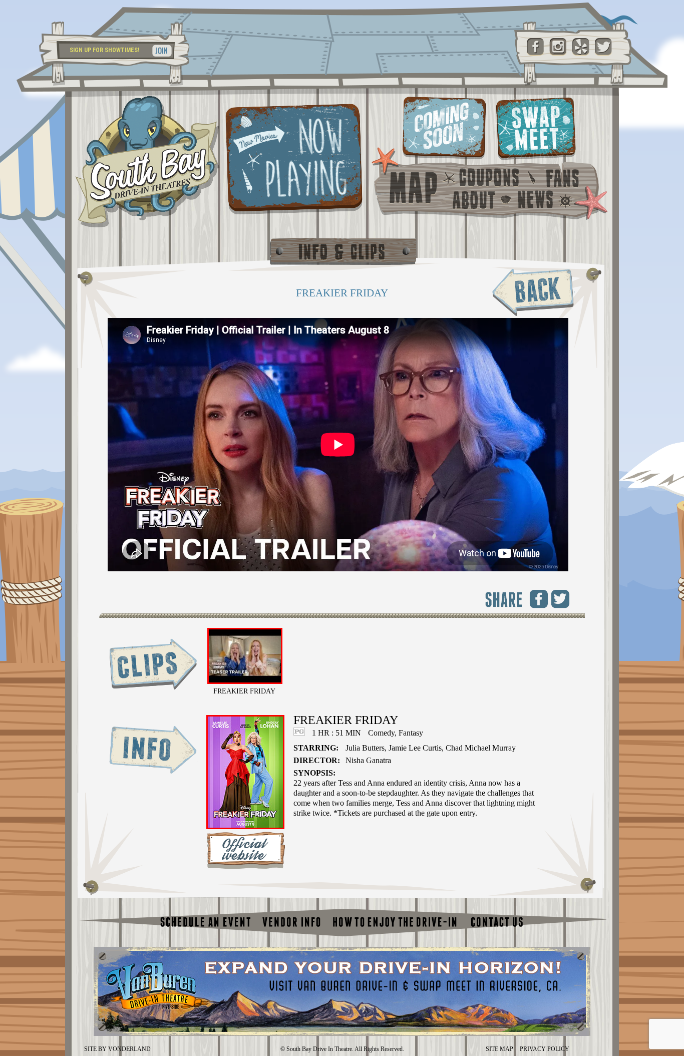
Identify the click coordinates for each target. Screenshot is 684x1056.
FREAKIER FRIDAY (244, 691)
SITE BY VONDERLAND (117, 1049)
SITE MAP (499, 1048)
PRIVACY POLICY (544, 1048)
